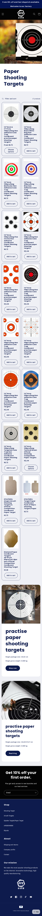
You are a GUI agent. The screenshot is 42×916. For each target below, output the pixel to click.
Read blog (13, 753)
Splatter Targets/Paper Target (13, 820)
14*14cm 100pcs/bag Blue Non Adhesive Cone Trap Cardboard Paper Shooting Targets (30, 188)
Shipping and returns (11, 845)
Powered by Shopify (24, 910)
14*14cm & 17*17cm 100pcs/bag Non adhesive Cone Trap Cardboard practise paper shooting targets (11, 134)
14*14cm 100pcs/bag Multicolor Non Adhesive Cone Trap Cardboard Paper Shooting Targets (10, 188)
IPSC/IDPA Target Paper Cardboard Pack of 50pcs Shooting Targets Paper (30, 504)
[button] (2, 14)
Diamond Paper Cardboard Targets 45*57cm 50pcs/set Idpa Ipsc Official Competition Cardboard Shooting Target (11, 559)
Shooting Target (9, 811)
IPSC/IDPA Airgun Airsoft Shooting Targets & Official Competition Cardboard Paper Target (10, 505)
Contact (6, 854)
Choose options (11, 150)
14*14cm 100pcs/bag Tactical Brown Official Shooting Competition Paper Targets (30, 452)
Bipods (6, 830)
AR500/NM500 (8, 825)
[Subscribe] (35, 792)
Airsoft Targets (9, 816)
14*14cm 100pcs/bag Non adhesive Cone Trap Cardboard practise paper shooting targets (31, 241)
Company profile (9, 849)
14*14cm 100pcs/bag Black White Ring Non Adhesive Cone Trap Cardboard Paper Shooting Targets (30, 134)
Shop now (13, 668)
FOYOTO (18, 910)
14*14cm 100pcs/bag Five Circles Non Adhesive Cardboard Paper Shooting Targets (11, 240)
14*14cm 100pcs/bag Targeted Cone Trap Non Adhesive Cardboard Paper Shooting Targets (10, 452)
